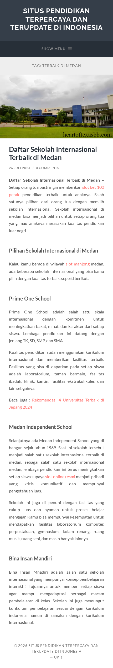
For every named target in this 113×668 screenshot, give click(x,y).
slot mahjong (78, 263)
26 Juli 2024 (19, 168)
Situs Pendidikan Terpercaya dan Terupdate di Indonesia (56, 19)
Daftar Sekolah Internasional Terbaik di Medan (53, 153)
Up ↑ (58, 657)
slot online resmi (60, 476)
